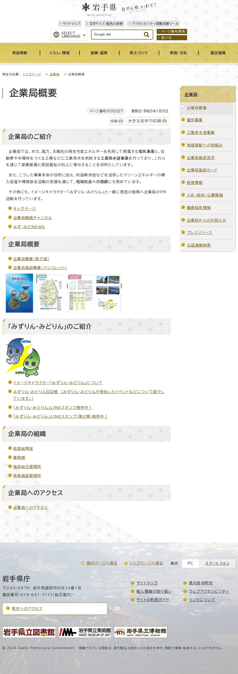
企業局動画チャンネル (32, 218)
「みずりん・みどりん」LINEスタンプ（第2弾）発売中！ (60, 416)
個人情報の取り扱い (154, 591)
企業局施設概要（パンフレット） (40, 268)
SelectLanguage (71, 34)
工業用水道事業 (201, 132)
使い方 (166, 37)
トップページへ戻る (146, 563)
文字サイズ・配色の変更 (106, 23)
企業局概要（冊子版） (31, 259)
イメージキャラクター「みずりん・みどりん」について (58, 383)
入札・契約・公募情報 (205, 195)
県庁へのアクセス (27, 608)
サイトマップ (71, 23)
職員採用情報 (199, 208)
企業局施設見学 (201, 158)
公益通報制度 (199, 245)
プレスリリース (199, 233)
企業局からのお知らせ (206, 220)
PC (190, 563)
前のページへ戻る (102, 563)
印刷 (114, 121)
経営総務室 (23, 448)
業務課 (19, 457)
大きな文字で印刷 (144, 121)
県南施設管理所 (27, 476)
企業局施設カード (202, 170)
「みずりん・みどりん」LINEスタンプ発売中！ (53, 407)
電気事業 (195, 120)
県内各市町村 (201, 583)
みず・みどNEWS (29, 227)
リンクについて (202, 600)
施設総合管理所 (27, 467)
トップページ (32, 74)
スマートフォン (217, 563)
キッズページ (24, 209)
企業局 (55, 74)
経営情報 (195, 182)
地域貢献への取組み (205, 145)
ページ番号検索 (173, 31)
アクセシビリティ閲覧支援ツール (155, 23)
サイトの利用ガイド (152, 600)
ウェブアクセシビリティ (209, 591)
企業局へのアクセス (30, 508)
